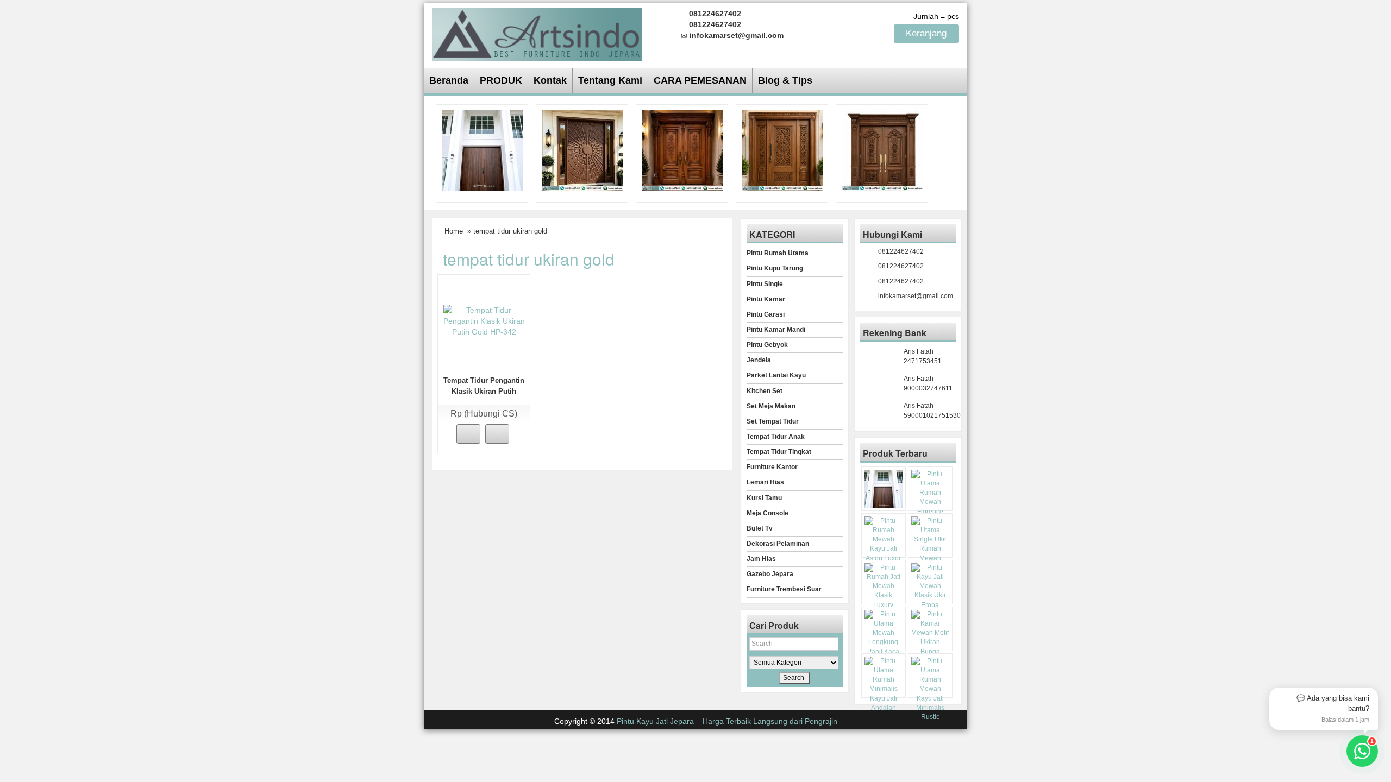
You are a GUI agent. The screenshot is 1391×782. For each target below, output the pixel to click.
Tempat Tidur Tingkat (779, 452)
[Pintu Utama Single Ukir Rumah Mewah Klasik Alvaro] (782, 150)
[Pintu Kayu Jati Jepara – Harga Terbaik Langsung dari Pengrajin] (537, 33)
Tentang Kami (610, 80)
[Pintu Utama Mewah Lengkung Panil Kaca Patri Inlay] (883, 638)
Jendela (759, 360)
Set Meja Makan (771, 406)
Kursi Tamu (764, 498)
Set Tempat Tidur (773, 421)
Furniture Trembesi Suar (784, 589)
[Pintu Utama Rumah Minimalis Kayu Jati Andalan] (883, 684)
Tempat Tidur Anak (776, 436)
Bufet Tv (760, 528)
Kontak (550, 80)
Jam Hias (761, 559)
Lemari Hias (765, 482)
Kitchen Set (764, 391)
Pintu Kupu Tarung (775, 268)
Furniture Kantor (772, 467)
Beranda (448, 80)
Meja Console (767, 513)
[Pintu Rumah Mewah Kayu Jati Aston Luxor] (682, 150)
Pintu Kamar (766, 299)
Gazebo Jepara (770, 574)
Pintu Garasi (766, 314)
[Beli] (468, 434)
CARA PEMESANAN (700, 80)
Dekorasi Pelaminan (778, 543)
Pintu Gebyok (767, 345)
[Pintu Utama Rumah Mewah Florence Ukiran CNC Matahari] (582, 150)
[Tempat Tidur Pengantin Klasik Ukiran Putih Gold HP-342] (484, 320)
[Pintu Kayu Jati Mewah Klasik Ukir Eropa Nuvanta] (930, 591)
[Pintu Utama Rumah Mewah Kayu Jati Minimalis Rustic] (930, 689)
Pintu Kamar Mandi (776, 329)
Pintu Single (765, 284)
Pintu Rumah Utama (778, 253)
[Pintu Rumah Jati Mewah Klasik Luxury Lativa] (882, 150)
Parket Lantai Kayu (776, 375)
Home (453, 231)
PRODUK (501, 80)
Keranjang (927, 33)
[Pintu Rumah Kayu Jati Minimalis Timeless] (482, 150)
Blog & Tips (785, 80)
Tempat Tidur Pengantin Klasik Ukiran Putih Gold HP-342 (483, 391)
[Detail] (497, 434)
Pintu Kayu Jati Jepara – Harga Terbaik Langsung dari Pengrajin (727, 721)
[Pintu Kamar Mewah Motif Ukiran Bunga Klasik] (930, 638)
